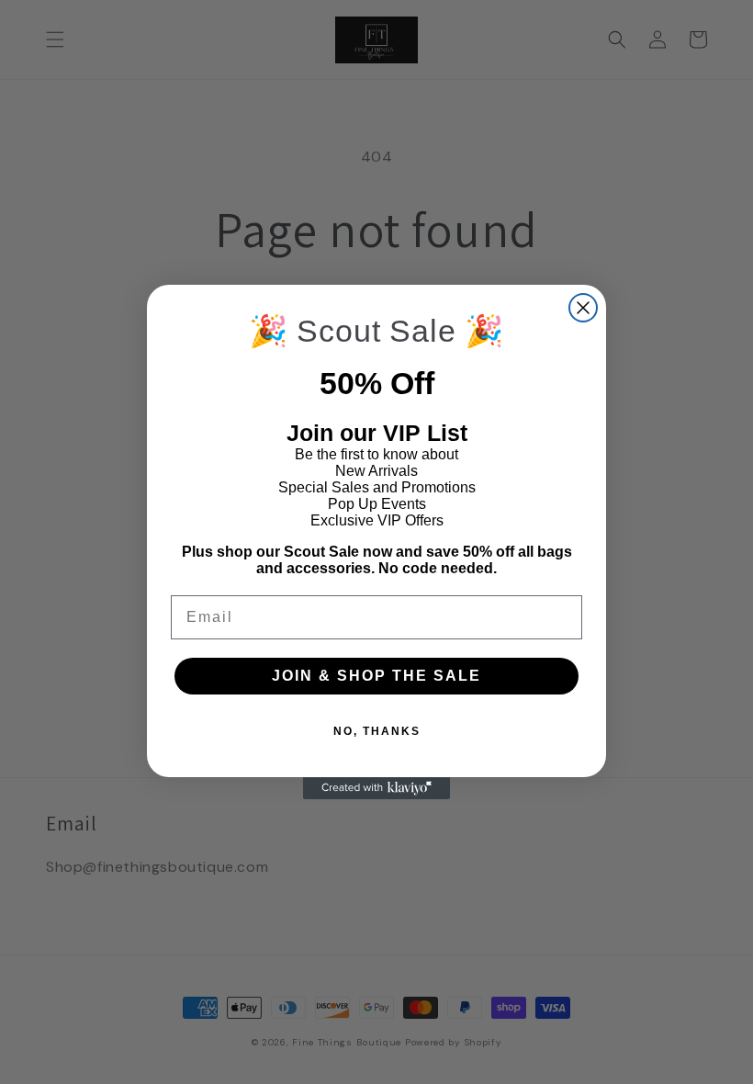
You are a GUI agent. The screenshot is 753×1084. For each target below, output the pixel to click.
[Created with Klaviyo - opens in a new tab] (376, 788)
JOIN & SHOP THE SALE (376, 675)
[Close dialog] (583, 308)
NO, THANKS (377, 731)
